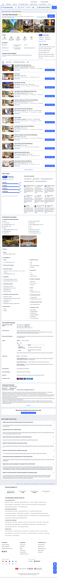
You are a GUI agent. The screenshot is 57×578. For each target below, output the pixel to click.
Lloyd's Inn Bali (16, 502)
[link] (34, 2)
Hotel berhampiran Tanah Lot (24, 511)
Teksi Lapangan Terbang (23, 4)
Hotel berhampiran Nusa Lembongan (11, 511)
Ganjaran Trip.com (41, 546)
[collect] (55, 564)
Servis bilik (32, 267)
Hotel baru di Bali (38, 522)
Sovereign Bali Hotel (17, 504)
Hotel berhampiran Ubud (34, 515)
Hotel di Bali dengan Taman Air (23, 526)
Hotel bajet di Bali (45, 522)
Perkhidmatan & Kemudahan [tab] (19, 62)
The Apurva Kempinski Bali (22, 506)
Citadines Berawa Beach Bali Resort (11, 506)
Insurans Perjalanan (42, 4)
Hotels (22, 483)
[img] (12, 26)
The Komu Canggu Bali (34, 502)
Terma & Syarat (22, 550)
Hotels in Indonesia (27, 483)
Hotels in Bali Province (35, 483)
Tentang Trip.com (23, 544)
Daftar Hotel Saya (41, 550)
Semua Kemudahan (5, 50)
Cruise (49, 4)
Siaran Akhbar (22, 546)
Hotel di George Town (9, 533)
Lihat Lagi (4, 56)
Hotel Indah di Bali (31, 522)
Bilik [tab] (3, 62)
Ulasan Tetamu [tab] (9, 62)
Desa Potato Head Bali (9, 504)
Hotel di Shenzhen (8, 535)
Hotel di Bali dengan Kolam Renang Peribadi (12, 524)
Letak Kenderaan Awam (8, 224)
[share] (55, 568)
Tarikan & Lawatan (33, 4)
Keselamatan (40, 552)
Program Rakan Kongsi (42, 548)
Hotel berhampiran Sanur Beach (10, 513)
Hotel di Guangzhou (15, 535)
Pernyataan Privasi (23, 552)
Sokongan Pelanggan (5, 544)
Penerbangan (8, 4)
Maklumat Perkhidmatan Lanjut (7, 548)
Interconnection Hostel (42, 502)
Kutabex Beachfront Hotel (24, 502)
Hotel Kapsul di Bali (8, 522)
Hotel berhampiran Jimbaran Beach (23, 515)
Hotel (3, 4)
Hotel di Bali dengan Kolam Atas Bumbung (28, 524)
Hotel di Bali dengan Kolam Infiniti (11, 526)
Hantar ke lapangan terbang (8, 229)
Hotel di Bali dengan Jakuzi (41, 524)
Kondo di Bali (25, 522)
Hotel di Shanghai (40, 533)
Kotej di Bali (20, 522)
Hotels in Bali (42, 483)
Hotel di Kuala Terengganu (31, 533)
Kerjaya (21, 548)
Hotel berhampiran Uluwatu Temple (36, 511)
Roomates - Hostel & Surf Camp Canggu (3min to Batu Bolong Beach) (34, 504)
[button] (39, 2)
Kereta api (15, 4)
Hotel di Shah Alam (17, 533)
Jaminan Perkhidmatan (6, 546)
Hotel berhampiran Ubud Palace (10, 515)
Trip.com (18, 483)
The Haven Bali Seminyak (9, 14)
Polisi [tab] (28, 62)
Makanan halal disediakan (35, 265)
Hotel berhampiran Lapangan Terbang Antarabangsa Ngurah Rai (16, 517)
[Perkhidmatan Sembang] (55, 572)
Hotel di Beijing (46, 533)
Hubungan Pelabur (41, 544)
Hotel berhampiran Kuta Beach (44, 515)
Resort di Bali (15, 522)
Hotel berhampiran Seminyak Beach (23, 513)
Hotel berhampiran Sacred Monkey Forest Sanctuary (39, 513)
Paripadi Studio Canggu (9, 502)
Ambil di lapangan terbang (34, 224)
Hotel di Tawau (23, 533)
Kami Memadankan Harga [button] (42, 16)
